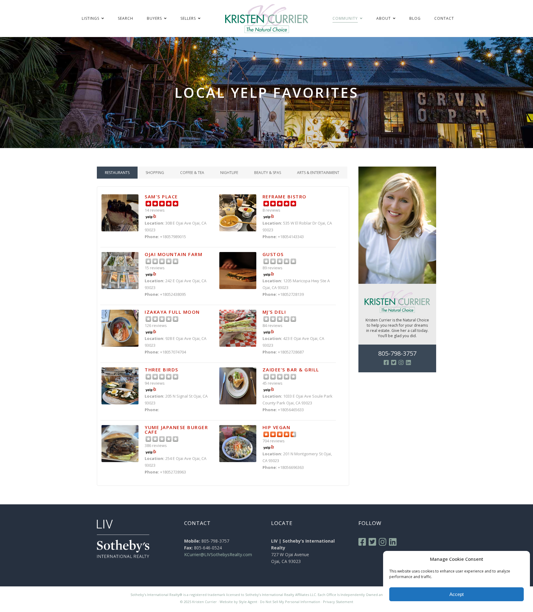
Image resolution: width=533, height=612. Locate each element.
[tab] (117, 173)
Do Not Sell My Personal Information (290, 601)
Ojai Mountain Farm (173, 254)
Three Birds (161, 369)
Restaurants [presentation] (117, 172)
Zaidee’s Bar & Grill (290, 369)
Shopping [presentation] (155, 172)
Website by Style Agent (238, 601)
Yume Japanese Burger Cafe (176, 429)
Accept (456, 594)
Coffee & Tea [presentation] (192, 172)
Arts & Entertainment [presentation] (318, 172)
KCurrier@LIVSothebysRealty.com (218, 554)
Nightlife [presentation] (229, 172)
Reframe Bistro (284, 196)
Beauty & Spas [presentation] (267, 172)
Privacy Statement (338, 601)
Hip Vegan (276, 427)
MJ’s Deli (274, 312)
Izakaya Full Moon (172, 312)
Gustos (273, 254)
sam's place (161, 196)
